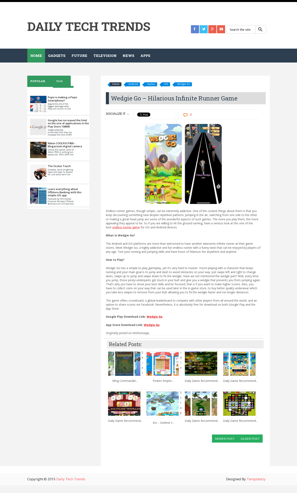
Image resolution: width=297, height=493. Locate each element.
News (128, 55)
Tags (59, 81)
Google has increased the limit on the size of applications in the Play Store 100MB (68, 123)
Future (79, 55)
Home (36, 55)
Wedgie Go (183, 84)
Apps (145, 55)
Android (133, 84)
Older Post (250, 439)
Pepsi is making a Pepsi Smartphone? (62, 98)
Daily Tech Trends (88, 26)
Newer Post (225, 439)
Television (105, 55)
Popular (37, 81)
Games (151, 84)
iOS (166, 84)
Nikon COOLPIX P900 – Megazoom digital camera (65, 144)
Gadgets (56, 55)
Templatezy (256, 479)
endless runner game (126, 227)
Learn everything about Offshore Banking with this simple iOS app (64, 192)
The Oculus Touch (59, 166)
